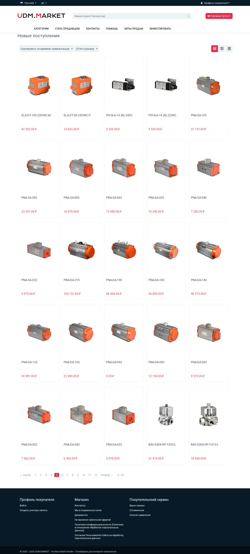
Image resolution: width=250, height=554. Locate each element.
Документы (81, 515)
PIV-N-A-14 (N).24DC (119, 115)
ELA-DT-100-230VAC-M (36, 115)
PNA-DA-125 (29, 362)
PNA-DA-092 (114, 362)
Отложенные (137, 510)
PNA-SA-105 (199, 115)
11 (89, 474)
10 (83, 474)
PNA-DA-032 (114, 444)
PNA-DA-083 (156, 362)
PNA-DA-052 (29, 444)
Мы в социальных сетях (88, 510)
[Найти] (189, 16)
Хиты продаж (133, 28)
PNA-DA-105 (72, 362)
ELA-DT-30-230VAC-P (77, 115)
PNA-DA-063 (199, 362)
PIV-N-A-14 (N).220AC (162, 115)
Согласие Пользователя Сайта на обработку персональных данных (99, 537)
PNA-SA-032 (29, 280)
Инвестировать (160, 28)
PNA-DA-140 (199, 280)
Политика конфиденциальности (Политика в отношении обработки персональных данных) (99, 527)
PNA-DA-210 (72, 280)
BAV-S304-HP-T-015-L (205, 444)
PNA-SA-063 (114, 197)
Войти (23, 505)
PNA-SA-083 (71, 197)
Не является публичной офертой (93, 519)
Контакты (93, 28)
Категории (41, 28)
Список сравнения (140, 515)
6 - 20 (121, 474)
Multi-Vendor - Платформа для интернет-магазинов (88, 551)
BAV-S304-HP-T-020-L (162, 444)
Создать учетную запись (33, 510)
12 (95, 474)
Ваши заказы (137, 505)
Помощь (112, 28)
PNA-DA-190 (114, 280)
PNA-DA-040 (72, 444)
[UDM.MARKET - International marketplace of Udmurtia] (41, 15)
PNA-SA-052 (156, 197)
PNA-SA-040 (199, 197)
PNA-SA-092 (29, 197)
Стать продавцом (67, 28)
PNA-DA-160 (156, 280)
